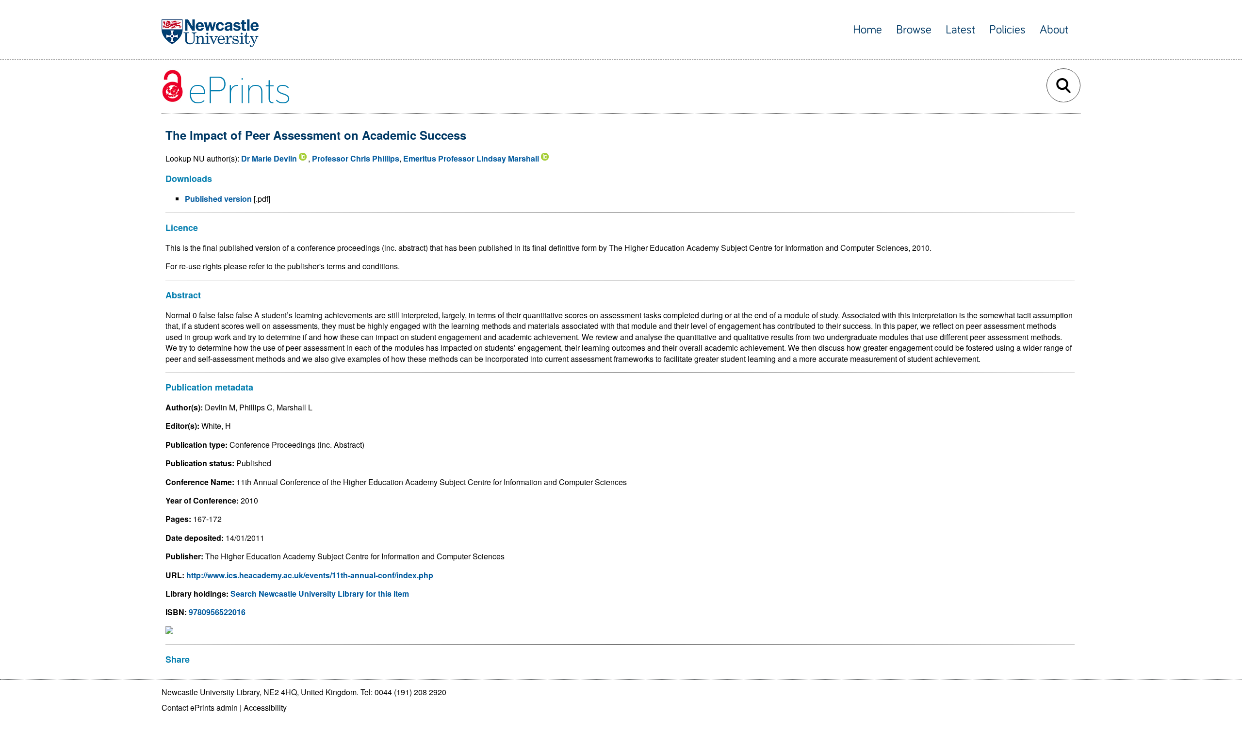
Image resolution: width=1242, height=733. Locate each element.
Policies (1007, 30)
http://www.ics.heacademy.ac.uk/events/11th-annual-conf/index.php (309, 575)
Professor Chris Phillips (355, 158)
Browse (914, 30)
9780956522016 (217, 612)
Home (867, 30)
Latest (960, 30)
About (1054, 30)
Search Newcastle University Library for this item (319, 593)
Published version (218, 198)
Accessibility (265, 707)
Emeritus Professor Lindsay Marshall (471, 158)
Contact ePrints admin (200, 707)
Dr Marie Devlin (269, 158)
